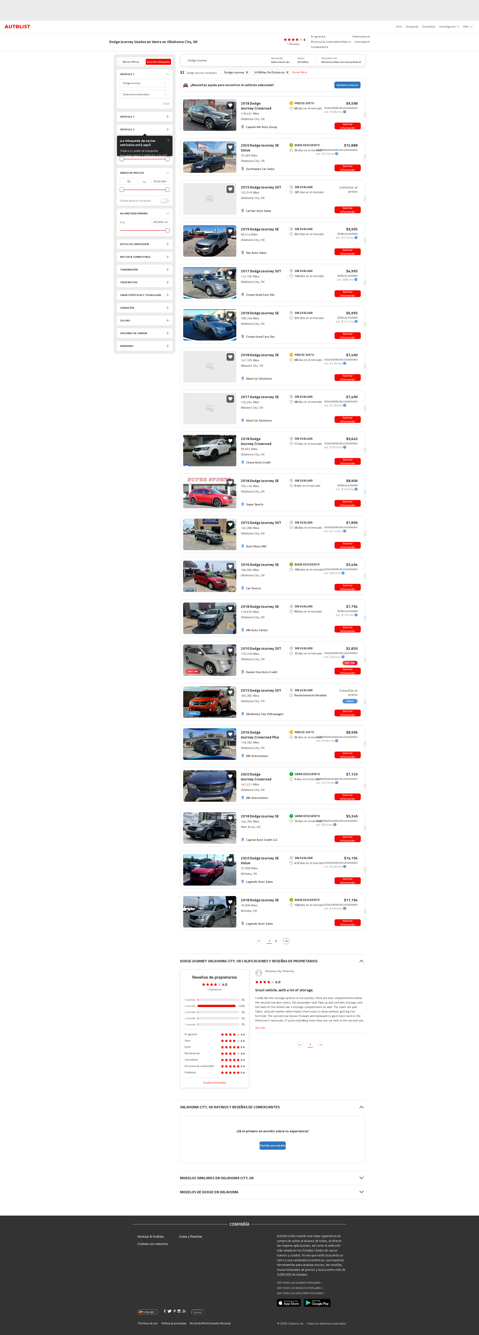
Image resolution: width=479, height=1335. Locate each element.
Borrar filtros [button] (131, 62)
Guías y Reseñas (190, 1236)
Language (148, 1312)
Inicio (399, 26)
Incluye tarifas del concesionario (341, 107)
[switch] (163, 200)
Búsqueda (412, 26)
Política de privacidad (173, 1323)
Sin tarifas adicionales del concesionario (337, 149)
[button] (144, 83)
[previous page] (259, 941)
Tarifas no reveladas (347, 233)
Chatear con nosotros (153, 1243)
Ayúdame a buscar (348, 85)
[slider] (122, 159)
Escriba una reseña (214, 1082)
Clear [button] (166, 103)
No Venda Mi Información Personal (210, 1323)
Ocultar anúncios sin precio (135, 201)
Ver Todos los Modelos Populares (300, 1288)
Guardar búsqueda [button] (158, 62)
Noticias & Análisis (151, 1236)
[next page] (286, 941)
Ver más (260, 1028)
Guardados (429, 26)
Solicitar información (347, 126)
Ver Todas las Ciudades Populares (300, 1283)
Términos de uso (148, 1323)
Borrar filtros (299, 72)
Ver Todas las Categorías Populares (301, 1293)
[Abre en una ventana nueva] (289, 1303)
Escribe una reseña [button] (273, 1145)
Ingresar (197, 1312)
